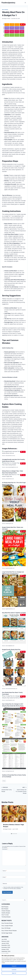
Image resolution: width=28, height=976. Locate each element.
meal (4, 780)
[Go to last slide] (4, 819)
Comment (5, 849)
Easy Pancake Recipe (7, 923)
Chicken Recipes (6, 910)
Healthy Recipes (6, 912)
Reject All (14, 973)
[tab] (11, 833)
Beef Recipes (5, 906)
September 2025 (6, 951)
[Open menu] (25, 3)
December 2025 (6, 945)
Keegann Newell (6, 18)
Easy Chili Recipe (6, 928)
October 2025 (5, 949)
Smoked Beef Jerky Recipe (7, 789)
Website (5, 883)
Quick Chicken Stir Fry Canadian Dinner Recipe (21, 790)
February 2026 (5, 941)
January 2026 (5, 943)
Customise (14, 969)
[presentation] (14, 813)
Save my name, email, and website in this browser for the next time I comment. (13, 888)
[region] (14, 964)
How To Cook (5, 914)
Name (5, 870)
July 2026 (4, 939)
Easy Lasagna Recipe (7, 925)
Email (4, 877)
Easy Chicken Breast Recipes (9, 930)
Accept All (14, 966)
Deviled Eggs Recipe (7, 933)
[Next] (24, 819)
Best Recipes (5, 9)
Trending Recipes (6, 917)
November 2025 (6, 947)
